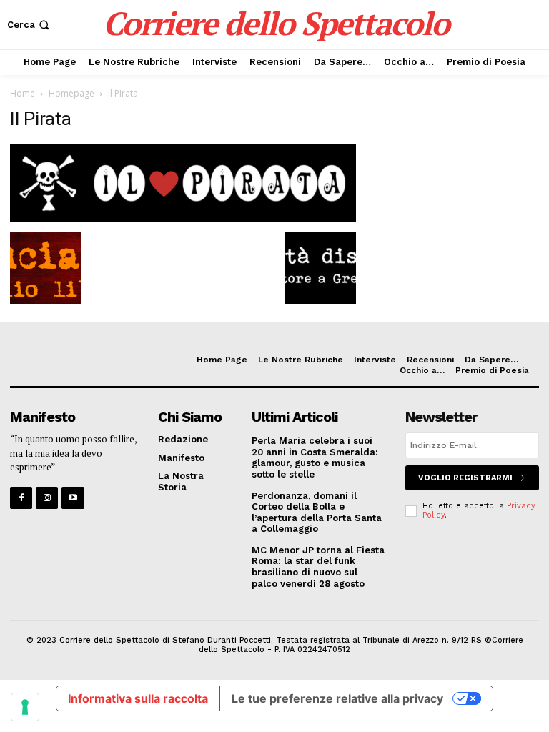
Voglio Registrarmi (465, 478)
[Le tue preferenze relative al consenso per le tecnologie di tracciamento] (25, 707)
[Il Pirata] (183, 218)
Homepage (71, 93)
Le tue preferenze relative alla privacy (337, 698)
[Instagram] (47, 498)
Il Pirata (40, 118)
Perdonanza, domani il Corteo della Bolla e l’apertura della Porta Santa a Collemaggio (317, 512)
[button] (29, 25)
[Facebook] (21, 498)
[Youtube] (72, 498)
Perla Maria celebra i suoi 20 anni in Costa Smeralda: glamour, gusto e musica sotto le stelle (315, 457)
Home (22, 93)
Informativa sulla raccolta (138, 698)
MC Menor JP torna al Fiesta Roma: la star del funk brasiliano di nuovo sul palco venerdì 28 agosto (318, 567)
